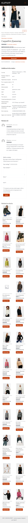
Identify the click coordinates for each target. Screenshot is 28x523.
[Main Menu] (25, 2)
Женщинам (7, 32)
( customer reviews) (12, 44)
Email (4, 182)
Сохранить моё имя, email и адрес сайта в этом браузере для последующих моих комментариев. (13, 190)
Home (2, 32)
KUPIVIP (5, 2)
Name (4, 176)
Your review (6, 167)
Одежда (16, 32)
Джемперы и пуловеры (16, 34)
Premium (12, 32)
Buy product (14, 58)
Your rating (6, 164)
